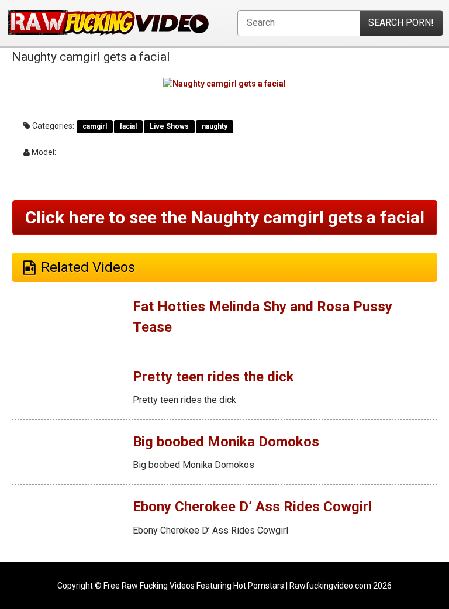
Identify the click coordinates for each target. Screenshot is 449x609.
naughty (214, 126)
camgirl (94, 126)
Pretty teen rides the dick (213, 377)
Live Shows (169, 126)
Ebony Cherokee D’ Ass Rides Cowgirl (252, 506)
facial (128, 126)
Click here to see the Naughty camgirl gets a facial (224, 217)
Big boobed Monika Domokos (226, 441)
